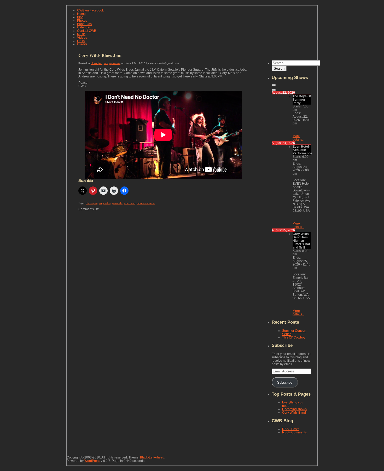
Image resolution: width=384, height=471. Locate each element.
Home (81, 13)
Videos (82, 37)
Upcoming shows (294, 409)
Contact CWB (86, 30)
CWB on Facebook (90, 10)
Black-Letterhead (152, 457)
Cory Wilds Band (294, 412)
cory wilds (104, 203)
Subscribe (284, 382)
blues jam (96, 63)
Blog (80, 17)
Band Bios (84, 24)
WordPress (92, 460)
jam (106, 63)
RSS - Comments (294, 432)
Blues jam (91, 203)
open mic (114, 63)
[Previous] (274, 85)
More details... (298, 137)
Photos (82, 20)
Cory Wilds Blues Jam (99, 55)
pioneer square (146, 203)
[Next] (274, 90)
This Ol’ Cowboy (293, 337)
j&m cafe (117, 203)
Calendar (83, 27)
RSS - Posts (290, 429)
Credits (82, 44)
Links (81, 41)
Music (81, 34)
